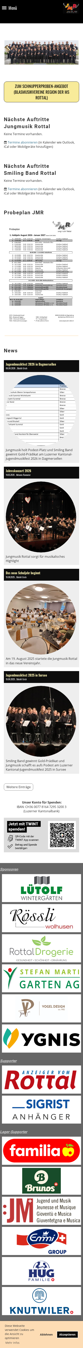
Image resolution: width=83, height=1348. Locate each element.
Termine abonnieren (23, 142)
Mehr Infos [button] (12, 1342)
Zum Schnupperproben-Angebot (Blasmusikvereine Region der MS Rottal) (41, 92)
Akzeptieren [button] (67, 1334)
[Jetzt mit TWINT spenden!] (41, 851)
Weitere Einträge (18, 787)
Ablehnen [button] (46, 1334)
